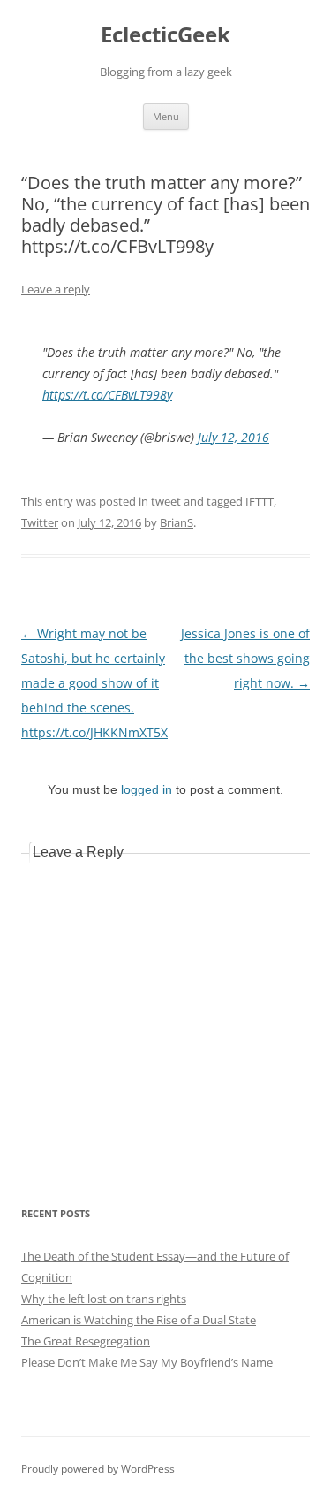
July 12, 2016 (233, 437)
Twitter (39, 522)
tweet (166, 501)
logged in (146, 789)
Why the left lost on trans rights (103, 1299)
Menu (166, 116)
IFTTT (259, 501)
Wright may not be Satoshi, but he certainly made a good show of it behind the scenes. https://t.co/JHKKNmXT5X (94, 683)
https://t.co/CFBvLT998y (107, 394)
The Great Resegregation (85, 1341)
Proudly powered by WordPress (98, 1468)
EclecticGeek (165, 35)
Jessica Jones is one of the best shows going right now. (245, 658)
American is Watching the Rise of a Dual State (138, 1320)
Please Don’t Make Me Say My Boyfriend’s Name (147, 1362)
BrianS (176, 522)
